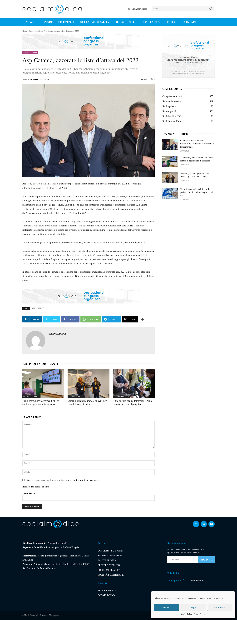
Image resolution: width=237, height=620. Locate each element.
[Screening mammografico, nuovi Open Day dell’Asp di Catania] (88, 383)
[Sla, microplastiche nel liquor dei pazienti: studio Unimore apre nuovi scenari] (170, 193)
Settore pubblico (35, 31)
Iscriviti (206, 560)
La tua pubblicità (175, 580)
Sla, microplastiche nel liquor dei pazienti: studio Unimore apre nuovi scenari (196, 192)
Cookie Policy (186, 614)
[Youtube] (211, 524)
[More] (142, 319)
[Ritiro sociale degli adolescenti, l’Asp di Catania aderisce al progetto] (134, 383)
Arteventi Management (50, 615)
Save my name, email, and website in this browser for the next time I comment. (62, 480)
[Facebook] (196, 524)
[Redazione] (35, 340)
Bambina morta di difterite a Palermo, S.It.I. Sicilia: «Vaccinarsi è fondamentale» (197, 143)
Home (24, 31)
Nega (193, 607)
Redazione (34, 79)
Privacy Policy (199, 614)
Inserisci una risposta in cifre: (35, 487)
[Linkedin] (204, 524)
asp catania (38, 309)
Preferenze (219, 607)
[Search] (211, 8)
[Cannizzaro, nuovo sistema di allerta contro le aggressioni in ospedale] (43, 383)
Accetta (166, 607)
